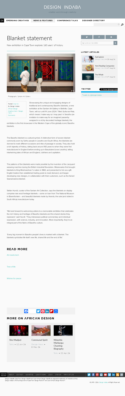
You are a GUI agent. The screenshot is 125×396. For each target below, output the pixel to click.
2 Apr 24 (16, 104)
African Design (13, 109)
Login (50, 375)
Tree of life (11, 267)
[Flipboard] (51, 311)
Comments (11, 115)
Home (2, 20)
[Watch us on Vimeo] (109, 374)
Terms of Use (69, 375)
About (11, 375)
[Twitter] (38, 311)
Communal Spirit (39, 339)
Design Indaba (103, 382)
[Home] (62, 8)
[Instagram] (101, 374)
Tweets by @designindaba (92, 95)
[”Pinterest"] (111, 37)
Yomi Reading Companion (104, 66)
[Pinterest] (43, 311)
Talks (11, 344)
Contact (19, 375)
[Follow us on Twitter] (87, 37)
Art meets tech (13, 255)
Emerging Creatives (17, 20)
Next (65, 81)
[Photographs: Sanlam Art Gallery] (41, 93)
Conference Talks (67, 20)
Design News (37, 344)
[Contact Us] (121, 374)
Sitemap (58, 375)
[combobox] (107, 24)
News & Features (43, 20)
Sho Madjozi (15, 339)
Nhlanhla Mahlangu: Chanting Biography (59, 344)
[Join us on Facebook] (99, 37)
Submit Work (41, 375)
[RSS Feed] (117, 374)
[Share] (56, 311)
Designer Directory (93, 20)
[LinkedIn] (47, 311)
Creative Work (12, 111)
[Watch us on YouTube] (105, 374)
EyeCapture (99, 57)
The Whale (99, 74)
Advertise (29, 375)
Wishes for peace (14, 278)
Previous (17, 81)
